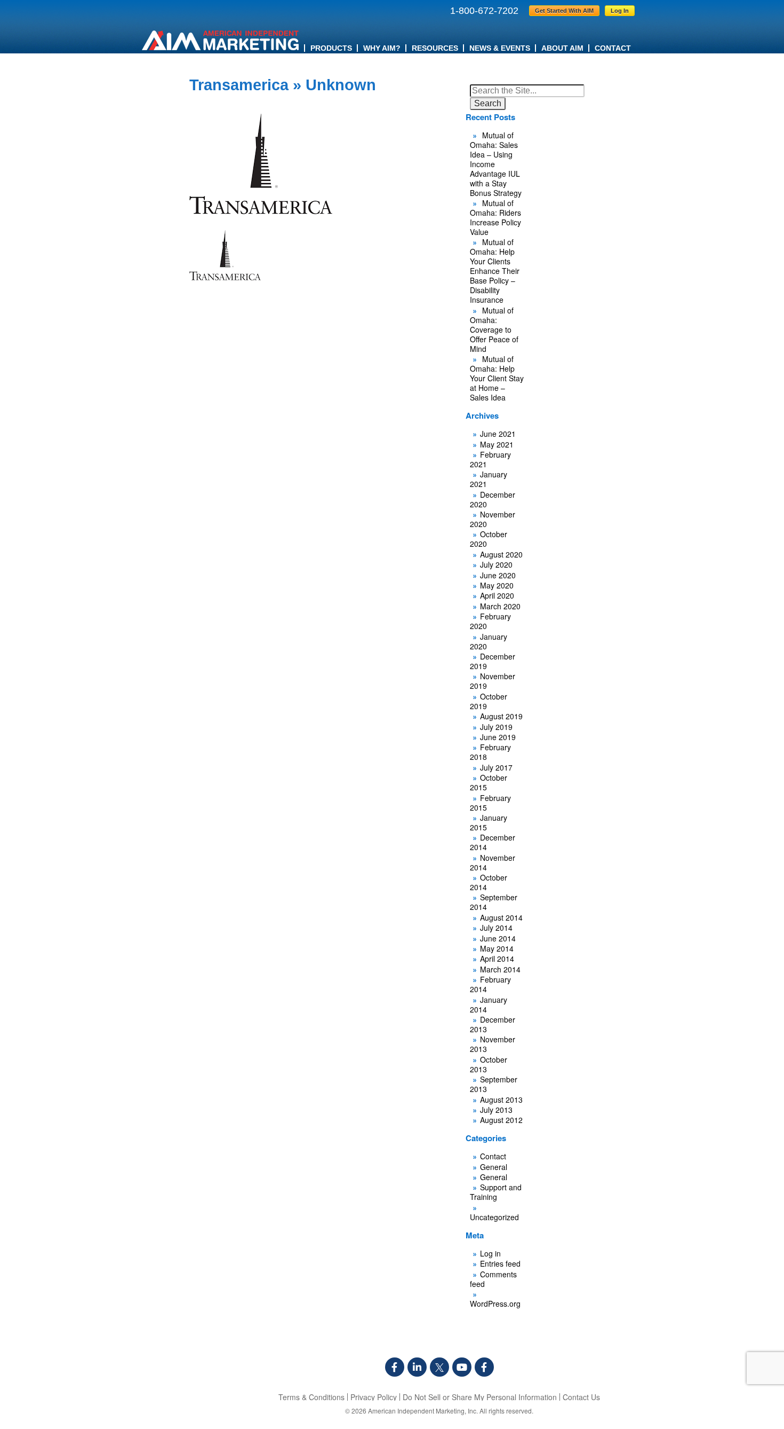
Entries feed (500, 1263)
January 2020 (488, 641)
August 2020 (501, 554)
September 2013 (493, 1084)
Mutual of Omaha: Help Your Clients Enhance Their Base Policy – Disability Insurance (494, 271)
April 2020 (497, 595)
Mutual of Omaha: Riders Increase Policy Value (495, 217)
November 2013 (492, 1044)
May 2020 (497, 585)
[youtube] (461, 1367)
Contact (613, 48)
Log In (620, 10)
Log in (490, 1253)
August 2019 (501, 716)
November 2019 (492, 681)
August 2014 (501, 917)
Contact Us (581, 1397)
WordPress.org (495, 1303)
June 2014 (498, 938)
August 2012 (501, 1119)
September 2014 (493, 902)
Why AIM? (382, 48)
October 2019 (488, 701)
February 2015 (490, 802)
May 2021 (497, 444)
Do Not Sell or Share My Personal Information (480, 1397)
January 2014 (488, 1004)
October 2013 (488, 1064)
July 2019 (496, 726)
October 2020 (488, 539)
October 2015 (488, 782)
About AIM (562, 48)
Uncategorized (494, 1217)
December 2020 (492, 499)
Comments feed (493, 1279)
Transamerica (239, 84)
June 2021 (498, 433)
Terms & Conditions (311, 1397)
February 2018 (490, 752)
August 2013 (501, 1099)
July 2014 (496, 927)
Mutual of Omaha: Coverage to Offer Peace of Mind (494, 329)
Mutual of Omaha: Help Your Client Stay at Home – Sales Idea (497, 378)
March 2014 (500, 969)
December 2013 (492, 1024)
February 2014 (490, 984)
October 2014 (488, 882)
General (493, 1166)
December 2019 (492, 661)
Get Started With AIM (564, 10)
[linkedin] (417, 1367)
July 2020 (496, 564)
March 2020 (500, 606)
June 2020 (498, 575)
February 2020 (490, 621)
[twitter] (439, 1367)
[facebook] (394, 1367)
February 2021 (490, 459)
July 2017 (496, 767)
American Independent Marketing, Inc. (423, 1410)
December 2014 (492, 842)
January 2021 (488, 479)
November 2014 (492, 862)
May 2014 (497, 948)
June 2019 (498, 737)
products (331, 48)
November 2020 (492, 519)
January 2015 (488, 822)
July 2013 (496, 1109)
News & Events (499, 48)
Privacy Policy (373, 1397)
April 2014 (497, 958)
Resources (435, 48)
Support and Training (496, 1192)
